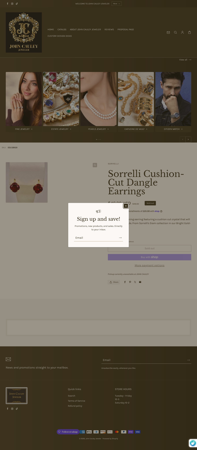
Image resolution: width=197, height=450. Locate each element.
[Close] (126, 206)
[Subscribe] (120, 237)
